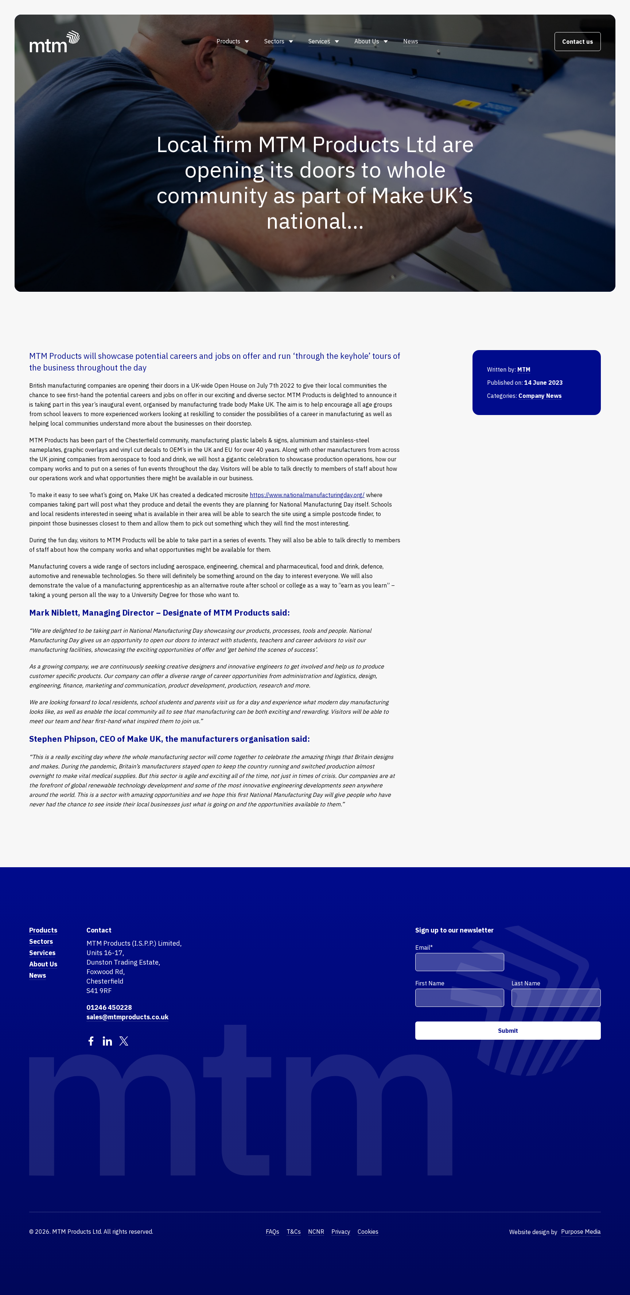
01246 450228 (109, 1007)
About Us (366, 41)
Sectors (274, 41)
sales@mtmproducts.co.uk (127, 1017)
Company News (540, 395)
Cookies (368, 1231)
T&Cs (294, 1231)
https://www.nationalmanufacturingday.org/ (307, 495)
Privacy (340, 1231)
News (410, 41)
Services (319, 41)
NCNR (316, 1231)
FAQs (272, 1231)
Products (228, 41)
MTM (523, 369)
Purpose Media (581, 1231)
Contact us (577, 41)
